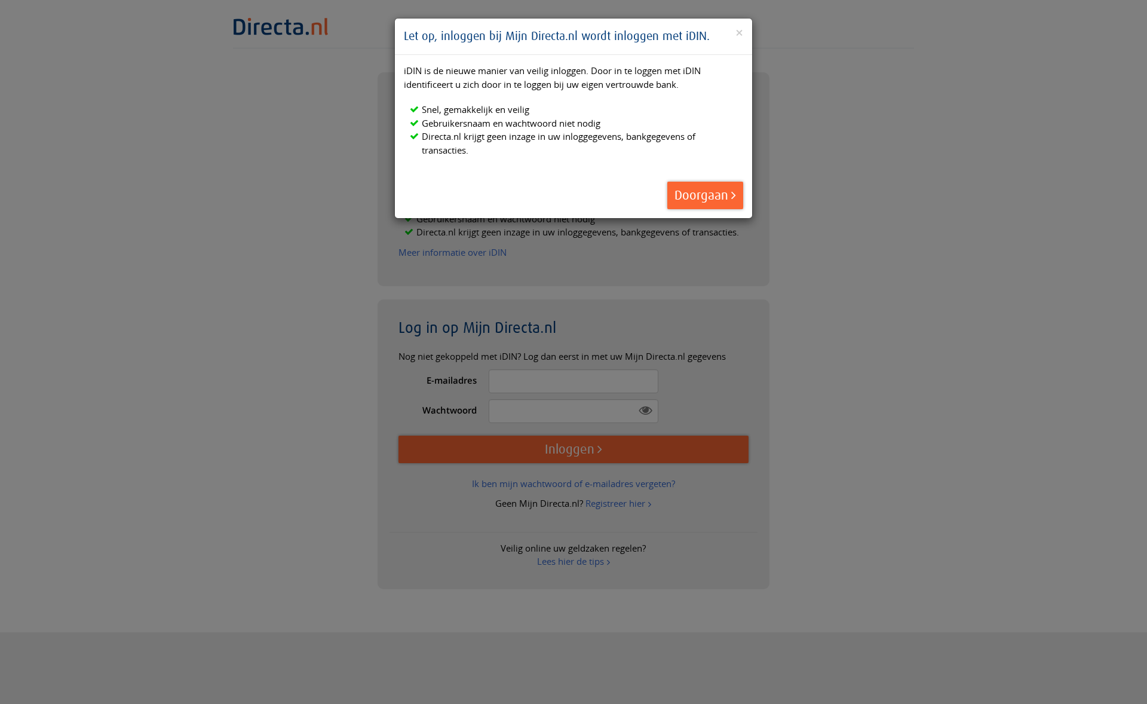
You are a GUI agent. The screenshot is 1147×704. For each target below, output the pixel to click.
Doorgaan (701, 196)
